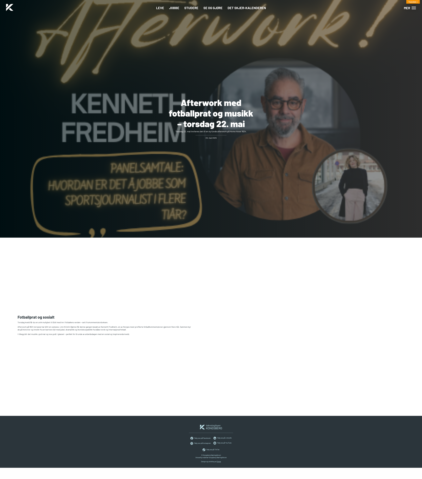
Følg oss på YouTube (224, 443)
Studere (191, 8)
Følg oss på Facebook (202, 438)
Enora (219, 461)
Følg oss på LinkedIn (224, 438)
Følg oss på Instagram (202, 443)
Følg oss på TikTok (212, 450)
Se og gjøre (213, 8)
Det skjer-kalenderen (247, 8)
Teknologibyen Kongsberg (211, 427)
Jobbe (174, 8)
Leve (160, 8)
